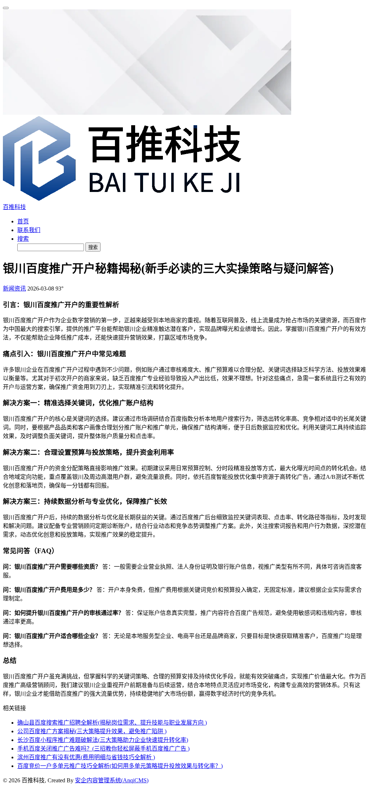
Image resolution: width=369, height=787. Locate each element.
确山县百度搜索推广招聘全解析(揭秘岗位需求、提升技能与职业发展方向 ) (112, 723)
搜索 (23, 239)
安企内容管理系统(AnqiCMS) (111, 780)
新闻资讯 (14, 288)
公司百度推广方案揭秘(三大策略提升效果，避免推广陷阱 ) (91, 731)
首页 (23, 221)
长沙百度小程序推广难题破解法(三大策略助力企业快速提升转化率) (102, 740)
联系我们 (28, 230)
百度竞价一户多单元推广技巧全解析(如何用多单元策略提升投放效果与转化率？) (120, 766)
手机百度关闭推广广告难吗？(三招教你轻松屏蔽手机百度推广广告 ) (103, 749)
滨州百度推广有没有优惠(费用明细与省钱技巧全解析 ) (86, 757)
